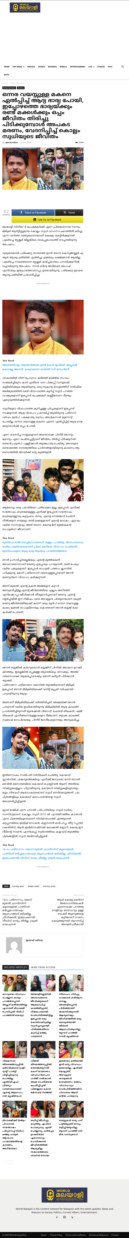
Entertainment (77, 66)
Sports (41, 66)
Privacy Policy (56, 1234)
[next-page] (10, 1162)
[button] (123, 66)
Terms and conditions (76, 1234)
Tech (110, 66)
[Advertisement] (87, 8)
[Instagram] (64, 1217)
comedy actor (18, 886)
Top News (17, 66)
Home (6, 66)
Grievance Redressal (98, 1234)
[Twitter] (72, 1218)
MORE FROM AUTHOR (43, 967)
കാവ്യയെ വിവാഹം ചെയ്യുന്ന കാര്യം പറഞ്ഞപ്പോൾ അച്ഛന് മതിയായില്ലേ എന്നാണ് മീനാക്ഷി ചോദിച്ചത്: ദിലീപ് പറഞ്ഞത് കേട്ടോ (14, 1005)
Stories (101, 66)
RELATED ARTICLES (15, 967)
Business (52, 66)
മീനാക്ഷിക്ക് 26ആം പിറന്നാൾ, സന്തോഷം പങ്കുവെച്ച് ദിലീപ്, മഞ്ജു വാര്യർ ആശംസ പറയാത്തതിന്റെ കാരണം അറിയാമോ (13, 1134)
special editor (11, 142)
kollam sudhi (33, 886)
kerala (63, 66)
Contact (115, 1234)
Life (90, 66)
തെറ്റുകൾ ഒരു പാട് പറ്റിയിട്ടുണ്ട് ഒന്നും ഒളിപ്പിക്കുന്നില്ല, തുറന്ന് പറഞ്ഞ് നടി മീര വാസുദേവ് (70, 1127)
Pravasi (31, 66)
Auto (6, 74)
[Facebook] (56, 1218)
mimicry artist (49, 886)
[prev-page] (4, 1162)
